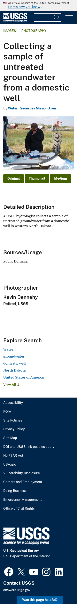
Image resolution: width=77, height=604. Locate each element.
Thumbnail (37, 178)
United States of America (23, 377)
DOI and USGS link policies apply (28, 447)
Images (9, 31)
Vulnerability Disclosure (21, 473)
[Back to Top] (62, 589)
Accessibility (13, 403)
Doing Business (14, 491)
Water (8, 349)
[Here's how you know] (38, 5)
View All (10, 385)
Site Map (10, 438)
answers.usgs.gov (16, 590)
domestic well (14, 363)
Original (13, 178)
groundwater (13, 356)
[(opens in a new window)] (8, 571)
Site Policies (12, 420)
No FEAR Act (13, 456)
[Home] (15, 21)
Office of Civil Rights (19, 508)
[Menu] (69, 18)
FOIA (7, 412)
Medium (60, 178)
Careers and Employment (22, 482)
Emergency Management (22, 500)
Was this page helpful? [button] (40, 600)
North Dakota (14, 370)
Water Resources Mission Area (32, 108)
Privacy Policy (14, 429)
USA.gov (9, 464)
